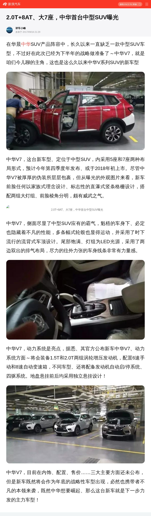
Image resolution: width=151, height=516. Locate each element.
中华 (26, 44)
